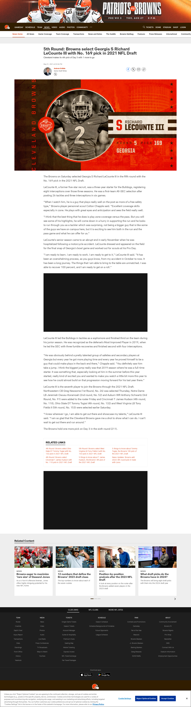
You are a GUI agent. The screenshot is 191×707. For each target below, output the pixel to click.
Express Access (69, 652)
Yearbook (18, 660)
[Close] (187, 698)
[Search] (144, 27)
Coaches (18, 626)
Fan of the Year (136, 630)
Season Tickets (69, 626)
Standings (18, 647)
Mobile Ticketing (69, 647)
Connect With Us (168, 647)
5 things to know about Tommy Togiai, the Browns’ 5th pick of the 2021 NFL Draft (124, 451)
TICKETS (69, 618)
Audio (42, 635)
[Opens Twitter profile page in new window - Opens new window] (55, 74)
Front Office (18, 652)
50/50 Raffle (136, 656)
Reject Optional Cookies (146, 698)
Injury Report (18, 635)
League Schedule (102, 635)
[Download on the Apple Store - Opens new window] (86, 675)
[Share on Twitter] (133, 71)
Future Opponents (102, 630)
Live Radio (42, 639)
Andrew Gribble (59, 68)
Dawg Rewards (136, 652)
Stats (18, 643)
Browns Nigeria (168, 630)
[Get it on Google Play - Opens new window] (104, 676)
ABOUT (167, 618)
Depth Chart (18, 630)
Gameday (136, 626)
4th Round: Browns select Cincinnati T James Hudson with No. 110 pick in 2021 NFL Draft (59, 459)
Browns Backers (136, 639)
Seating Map (69, 643)
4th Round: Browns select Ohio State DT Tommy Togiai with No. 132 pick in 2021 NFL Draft (59, 451)
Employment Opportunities (167, 656)
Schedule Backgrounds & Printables (101, 626)
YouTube (42, 656)
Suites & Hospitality (69, 635)
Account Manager (69, 630)
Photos (42, 630)
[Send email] (139, 71)
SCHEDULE (102, 618)
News (42, 622)
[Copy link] (144, 69)
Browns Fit (168, 626)
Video (42, 626)
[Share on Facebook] (128, 71)
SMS (168, 643)
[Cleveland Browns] (95, 686)
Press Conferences (42, 643)
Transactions (18, 639)
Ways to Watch (42, 652)
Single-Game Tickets (69, 622)
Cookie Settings (124, 698)
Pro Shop (168, 635)
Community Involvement (168, 622)
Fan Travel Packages (69, 660)
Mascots (136, 635)
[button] (95, 302)
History (18, 656)
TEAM (18, 618)
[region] (95, 698)
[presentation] (175, 599)
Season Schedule (102, 622)
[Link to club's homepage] (7, 27)
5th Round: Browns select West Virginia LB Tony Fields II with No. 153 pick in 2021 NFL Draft (92, 451)
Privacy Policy (98, 704)
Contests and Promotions (136, 622)
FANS (136, 618)
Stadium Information (168, 652)
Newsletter (168, 639)
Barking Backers (136, 647)
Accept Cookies (167, 698)
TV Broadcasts (42, 647)
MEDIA (42, 618)
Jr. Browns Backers (136, 643)
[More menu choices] (91, 27)
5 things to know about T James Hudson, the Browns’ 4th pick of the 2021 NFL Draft (92, 459)
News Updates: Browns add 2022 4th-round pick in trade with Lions (124, 459)
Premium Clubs (69, 639)
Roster (18, 622)
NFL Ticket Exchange (69, 656)
